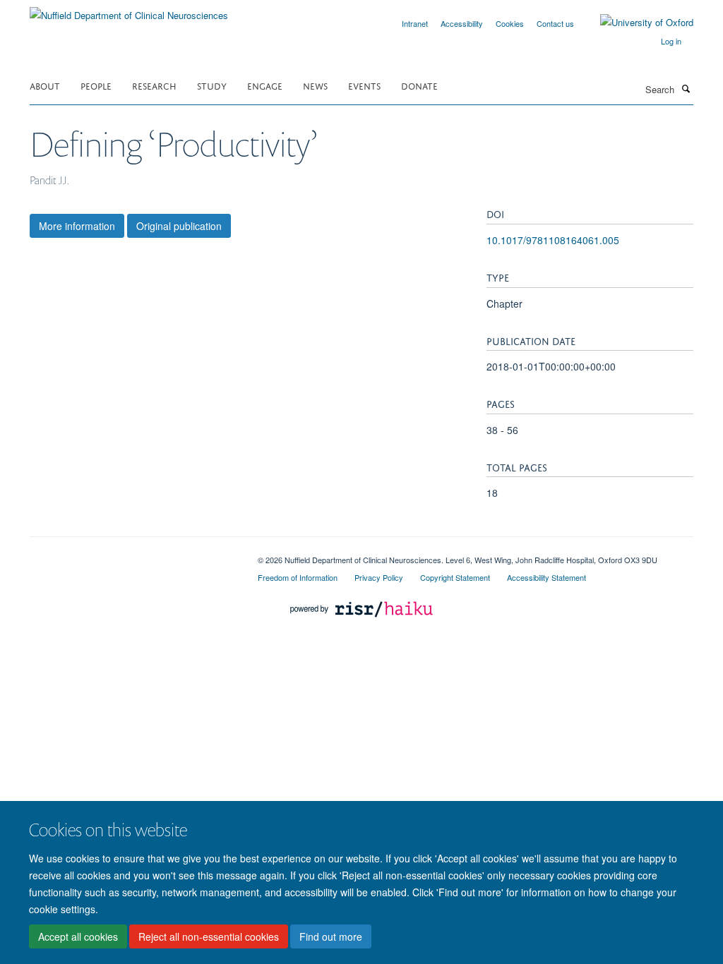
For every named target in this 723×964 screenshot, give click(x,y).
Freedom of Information (297, 577)
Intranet (415, 23)
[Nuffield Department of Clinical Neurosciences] (129, 10)
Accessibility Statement (546, 577)
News (315, 85)
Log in (671, 41)
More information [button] (77, 226)
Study (212, 85)
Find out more (330, 936)
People (96, 85)
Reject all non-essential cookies (208, 936)
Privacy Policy (378, 577)
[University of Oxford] (636, 22)
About (45, 85)
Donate (419, 85)
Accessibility (462, 23)
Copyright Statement (455, 577)
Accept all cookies (78, 936)
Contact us (555, 23)
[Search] (685, 88)
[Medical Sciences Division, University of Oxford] (133, 554)
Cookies (510, 23)
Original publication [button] (179, 226)
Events (364, 85)
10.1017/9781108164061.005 (552, 240)
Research (154, 85)
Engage (264, 85)
